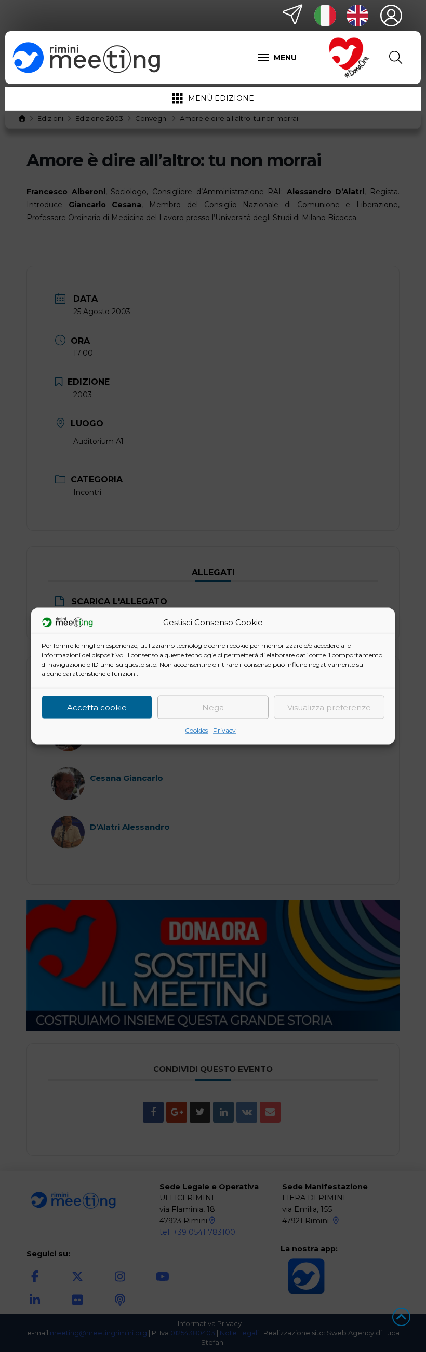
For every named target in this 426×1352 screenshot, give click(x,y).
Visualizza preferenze (329, 707)
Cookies (196, 730)
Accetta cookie (97, 707)
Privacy (224, 730)
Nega (213, 707)
